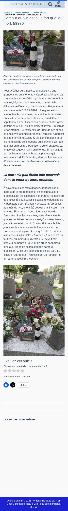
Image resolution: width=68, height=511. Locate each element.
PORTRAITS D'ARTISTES (27, 4)
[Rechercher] (50, 4)
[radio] (5, 371)
